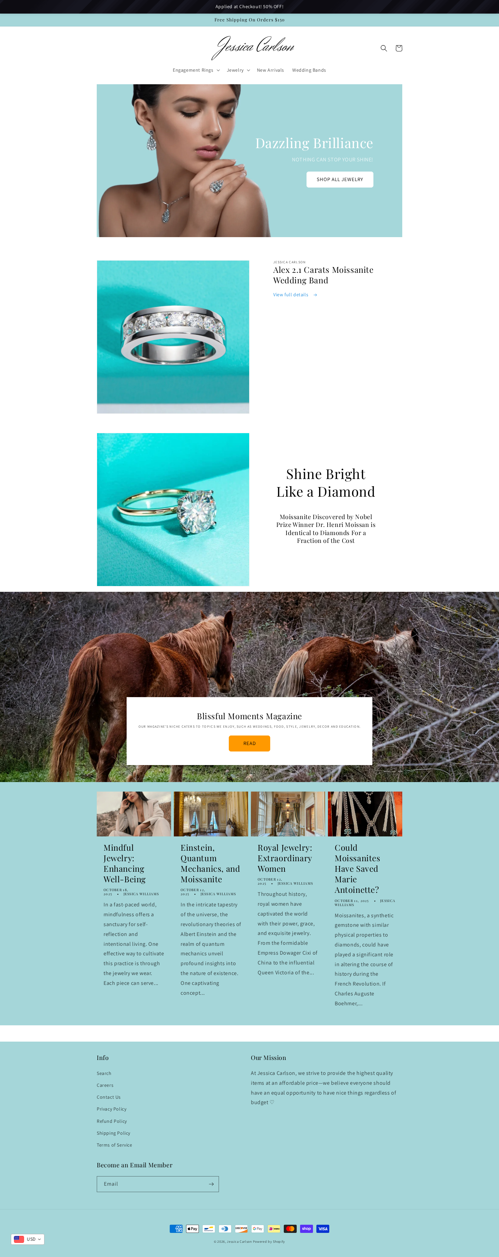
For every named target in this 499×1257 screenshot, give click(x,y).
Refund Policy (112, 1121)
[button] (196, 70)
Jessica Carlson (239, 1241)
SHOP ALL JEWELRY (340, 179)
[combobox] (27, 1239)
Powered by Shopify (269, 1241)
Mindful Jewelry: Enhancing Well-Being (125, 863)
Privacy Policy (111, 1109)
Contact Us (109, 1097)
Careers (105, 1085)
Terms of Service (114, 1145)
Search (104, 1073)
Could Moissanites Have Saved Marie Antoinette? (358, 868)
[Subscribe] (211, 1184)
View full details (291, 294)
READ (249, 743)
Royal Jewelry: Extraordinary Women (285, 858)
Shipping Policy (113, 1133)
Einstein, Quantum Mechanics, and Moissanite (210, 863)
